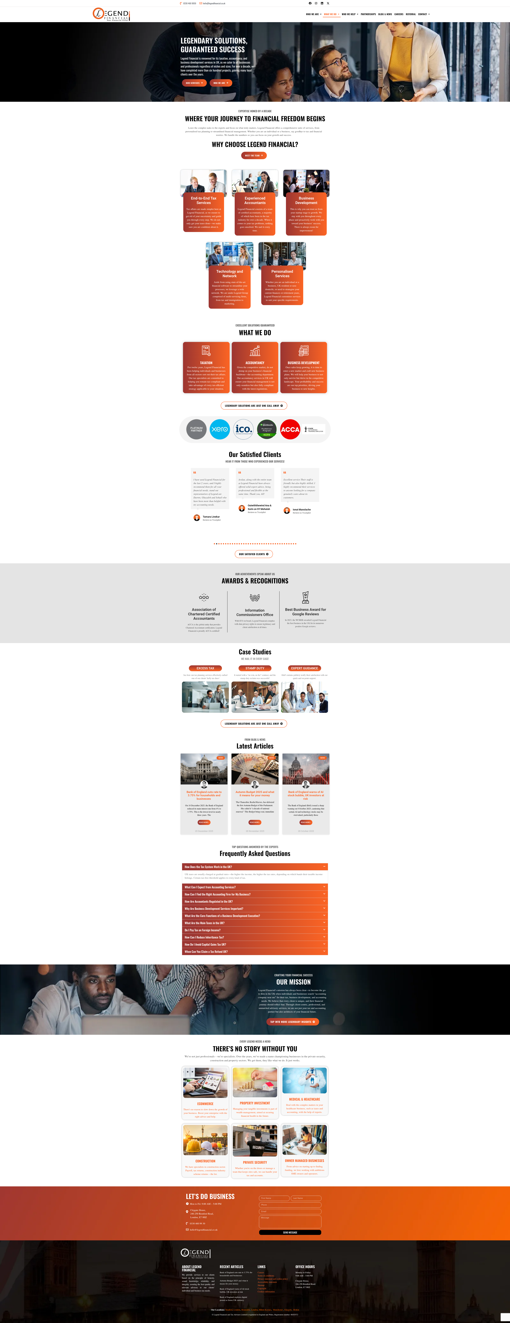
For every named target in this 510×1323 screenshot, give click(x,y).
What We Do (330, 14)
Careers (398, 14)
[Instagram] (316, 3)
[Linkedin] (322, 3)
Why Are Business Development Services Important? (214, 908)
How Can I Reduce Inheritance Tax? (204, 937)
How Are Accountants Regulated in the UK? (209, 901)
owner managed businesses (304, 1160)
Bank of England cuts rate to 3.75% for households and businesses (204, 795)
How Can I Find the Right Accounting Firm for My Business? (218, 894)
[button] (214, 543)
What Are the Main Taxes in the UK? (205, 923)
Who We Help (349, 14)
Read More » (204, 822)
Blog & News (385, 14)
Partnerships (368, 14)
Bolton (296, 1309)
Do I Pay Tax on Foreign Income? (203, 930)
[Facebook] (310, 3)
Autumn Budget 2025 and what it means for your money (255, 793)
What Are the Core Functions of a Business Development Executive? (222, 916)
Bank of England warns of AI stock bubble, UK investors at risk (306, 795)
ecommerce (205, 1103)
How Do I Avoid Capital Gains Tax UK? (205, 944)
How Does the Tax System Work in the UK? (208, 867)
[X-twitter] (328, 3)
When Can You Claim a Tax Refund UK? (206, 951)
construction (205, 1161)
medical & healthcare (304, 1099)
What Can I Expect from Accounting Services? (210, 887)
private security (255, 1162)
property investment (255, 1103)
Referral (411, 14)
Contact (422, 14)
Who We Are (312, 14)
